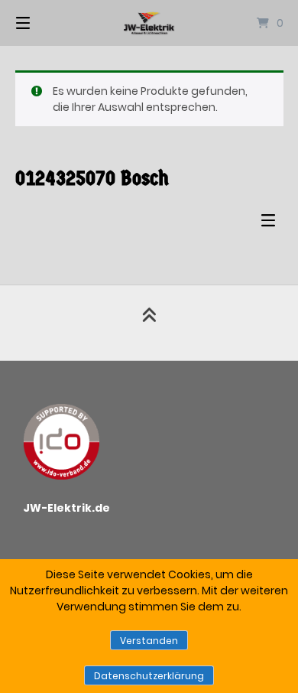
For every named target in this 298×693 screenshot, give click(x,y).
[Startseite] (148, 23)
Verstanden (149, 640)
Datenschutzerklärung (149, 675)
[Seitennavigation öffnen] (42, 23)
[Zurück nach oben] (149, 322)
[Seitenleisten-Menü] (272, 223)
